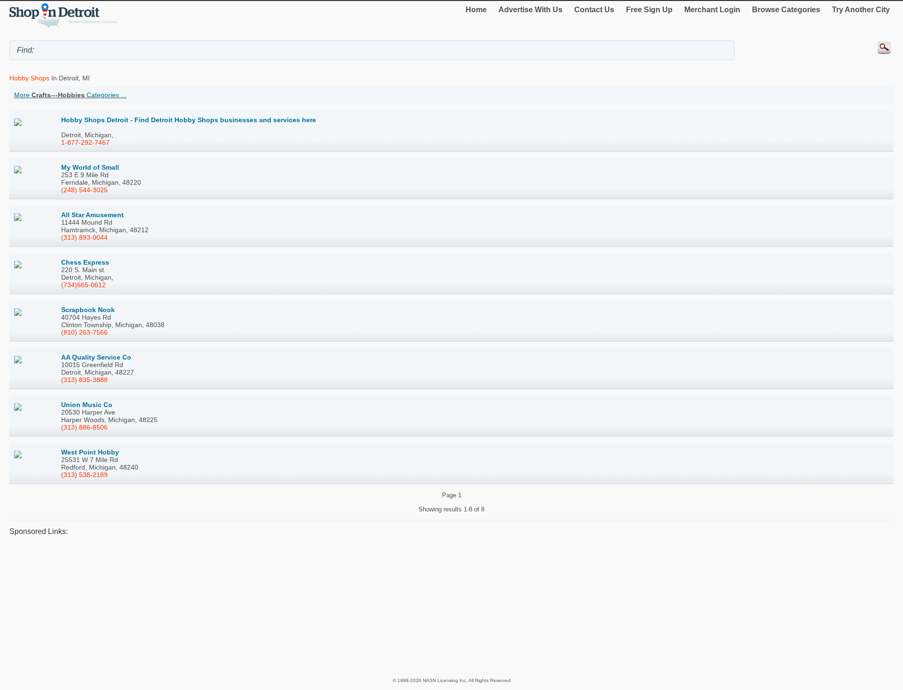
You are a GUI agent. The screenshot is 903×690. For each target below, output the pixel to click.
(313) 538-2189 (84, 474)
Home (476, 10)
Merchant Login (712, 10)
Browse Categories (786, 10)
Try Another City (861, 10)
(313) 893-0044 (84, 237)
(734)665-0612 (83, 285)
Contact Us (594, 10)
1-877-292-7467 (85, 142)
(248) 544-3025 (84, 190)
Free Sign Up (649, 10)
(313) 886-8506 (84, 427)
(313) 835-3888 (84, 380)
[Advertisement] (291, 606)
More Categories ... (70, 95)
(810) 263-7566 (84, 332)
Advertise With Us (530, 10)
